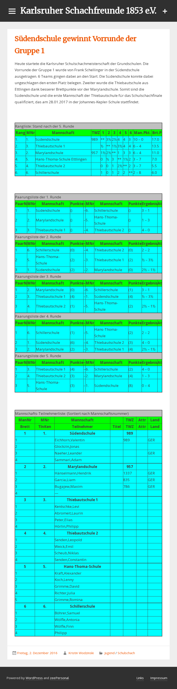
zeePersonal (59, 678)
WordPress (34, 678)
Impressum (158, 678)
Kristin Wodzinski (81, 653)
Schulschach (126, 653)
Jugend (109, 653)
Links (140, 678)
